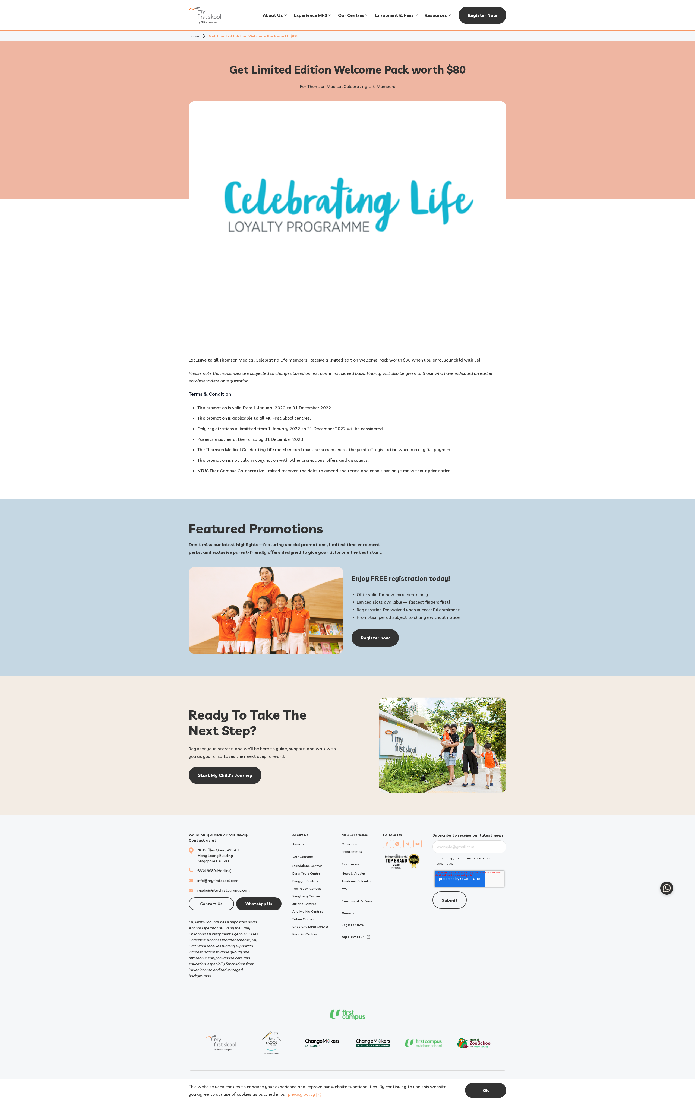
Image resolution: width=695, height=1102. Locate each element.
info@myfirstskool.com (217, 880)
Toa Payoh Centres (306, 888)
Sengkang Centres (306, 896)
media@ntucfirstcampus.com (223, 890)
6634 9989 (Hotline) (214, 870)
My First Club (353, 937)
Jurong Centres (304, 904)
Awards (298, 844)
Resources (436, 15)
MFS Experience (355, 835)
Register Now (482, 15)
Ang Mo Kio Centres (307, 911)
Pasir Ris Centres (304, 934)
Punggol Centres (305, 881)
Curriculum (350, 844)
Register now (375, 638)
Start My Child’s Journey (225, 775)
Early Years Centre (306, 873)
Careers (348, 913)
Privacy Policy (443, 864)
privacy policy (301, 1094)
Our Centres (351, 15)
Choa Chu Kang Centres (310, 926)
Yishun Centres (303, 919)
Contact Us (211, 903)
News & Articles (353, 873)
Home (194, 36)
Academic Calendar (356, 881)
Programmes (352, 852)
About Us (273, 15)
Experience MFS (310, 15)
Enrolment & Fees (394, 15)
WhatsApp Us (258, 903)
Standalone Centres (307, 866)
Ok (486, 1090)
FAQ (345, 888)
